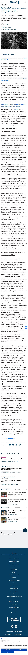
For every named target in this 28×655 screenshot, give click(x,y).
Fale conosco (14, 610)
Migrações (14, 577)
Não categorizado (14, 585)
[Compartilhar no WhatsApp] (20, 444)
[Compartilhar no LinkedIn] (16, 444)
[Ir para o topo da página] (25, 530)
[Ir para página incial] (14, 618)
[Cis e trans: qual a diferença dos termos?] (14, 460)
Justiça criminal (14, 569)
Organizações (14, 612)
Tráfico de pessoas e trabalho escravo (14, 596)
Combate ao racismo (14, 556)
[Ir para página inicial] (14, 2)
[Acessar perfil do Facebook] (12, 626)
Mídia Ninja (11, 438)
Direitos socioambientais (14, 564)
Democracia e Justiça (6, 466)
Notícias (4, 4)
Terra (14, 593)
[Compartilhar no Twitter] (13, 444)
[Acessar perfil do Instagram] (16, 626)
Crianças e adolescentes (7, 477)
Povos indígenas (14, 591)
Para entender (5, 472)
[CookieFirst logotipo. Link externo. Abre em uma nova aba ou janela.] (1, 638)
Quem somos (14, 604)
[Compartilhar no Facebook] (10, 444)
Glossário (4, 461)
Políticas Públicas (14, 588)
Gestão (14, 566)
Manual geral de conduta (14, 607)
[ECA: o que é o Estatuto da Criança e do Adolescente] (14, 481)
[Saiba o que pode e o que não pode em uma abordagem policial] (14, 470)
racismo (16, 109)
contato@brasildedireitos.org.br (14, 631)
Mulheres (14, 583)
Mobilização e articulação (14, 580)
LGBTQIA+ (3, 456)
